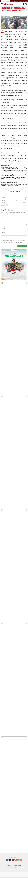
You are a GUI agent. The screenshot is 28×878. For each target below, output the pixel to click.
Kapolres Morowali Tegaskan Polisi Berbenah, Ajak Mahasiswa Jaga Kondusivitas (14, 174)
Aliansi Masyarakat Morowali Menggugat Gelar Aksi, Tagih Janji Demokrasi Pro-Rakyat (14, 185)
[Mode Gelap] (23, 4)
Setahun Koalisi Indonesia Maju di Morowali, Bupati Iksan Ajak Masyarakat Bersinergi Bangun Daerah (14, 171)
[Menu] (2, 4)
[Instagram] (15, 860)
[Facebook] (7, 860)
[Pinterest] (13, 860)
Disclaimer (9, 865)
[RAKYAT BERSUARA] (9, 4)
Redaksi (7, 864)
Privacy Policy (20, 864)
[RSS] (21, 860)
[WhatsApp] (18, 860)
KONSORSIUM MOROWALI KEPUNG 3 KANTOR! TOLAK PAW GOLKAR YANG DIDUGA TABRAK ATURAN (14, 167)
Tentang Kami (17, 865)
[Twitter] (10, 860)
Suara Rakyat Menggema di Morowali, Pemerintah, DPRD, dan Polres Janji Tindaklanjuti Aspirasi (14, 178)
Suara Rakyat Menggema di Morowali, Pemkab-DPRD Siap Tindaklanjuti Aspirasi (14, 181)
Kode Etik (12, 864)
